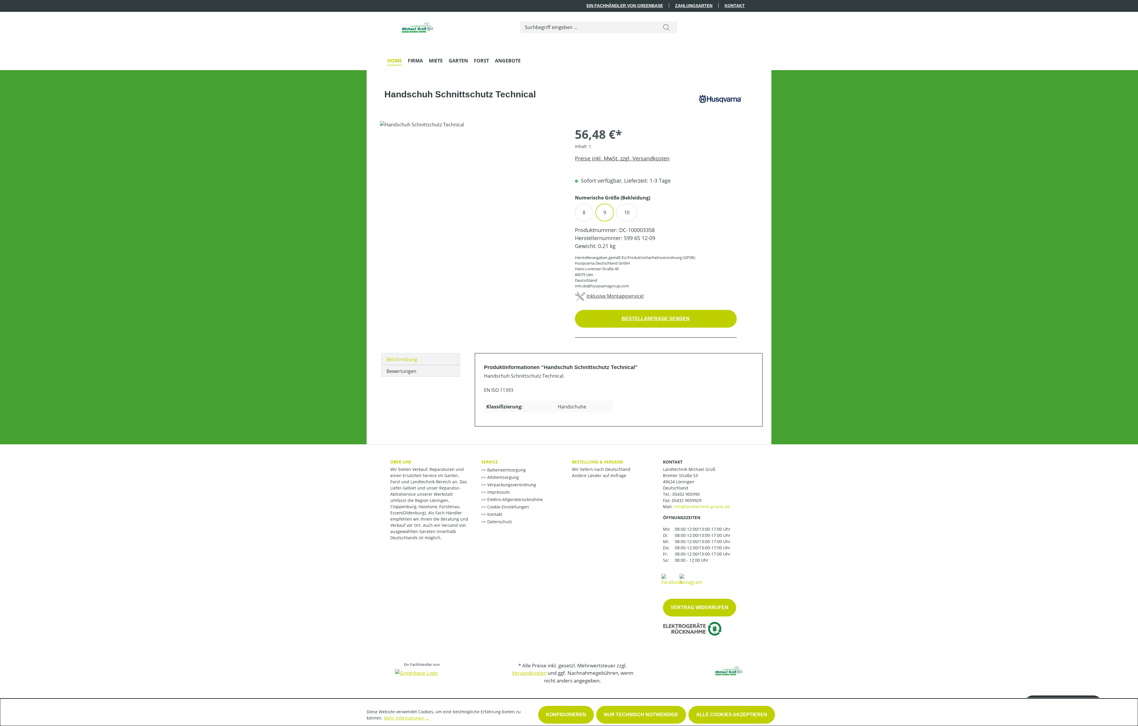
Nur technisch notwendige (641, 714)
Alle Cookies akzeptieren (731, 714)
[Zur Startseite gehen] (417, 26)
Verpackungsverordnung (511, 484)
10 (626, 212)
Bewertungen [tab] (401, 371)
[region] (471, 184)
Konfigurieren (566, 714)
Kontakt (735, 5)
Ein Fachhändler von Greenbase (624, 5)
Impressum (498, 492)
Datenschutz (499, 521)
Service (489, 462)
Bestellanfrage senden (656, 318)
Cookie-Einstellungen (507, 507)
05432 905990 (686, 494)
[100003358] (471, 184)
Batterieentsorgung (506, 470)
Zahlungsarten (693, 5)
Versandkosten (529, 672)
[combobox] (588, 27)
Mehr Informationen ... (406, 718)
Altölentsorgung (502, 477)
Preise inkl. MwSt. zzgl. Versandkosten (622, 158)
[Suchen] (666, 27)
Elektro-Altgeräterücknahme (514, 499)
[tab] (420, 359)
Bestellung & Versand (597, 462)
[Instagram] (691, 579)
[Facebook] (672, 579)
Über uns (400, 462)
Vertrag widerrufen (699, 607)
